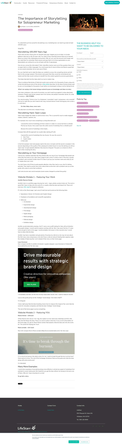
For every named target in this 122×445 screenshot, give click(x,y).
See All (79, 125)
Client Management (82, 113)
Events (25, 3)
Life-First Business (82, 103)
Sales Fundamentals (82, 120)
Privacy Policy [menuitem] (28, 431)
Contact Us (72, 3)
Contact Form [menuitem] (50, 410)
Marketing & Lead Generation (25, 30)
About (66, 3)
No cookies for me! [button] (84, 441)
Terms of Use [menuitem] (21, 431)
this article (46, 84)
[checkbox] (90, 76)
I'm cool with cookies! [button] (74, 441)
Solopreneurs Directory (56, 3)
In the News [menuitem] (21, 410)
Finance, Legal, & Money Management (86, 117)
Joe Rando (23, 26)
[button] (93, 426)
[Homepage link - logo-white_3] (27, 429)
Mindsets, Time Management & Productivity (88, 106)
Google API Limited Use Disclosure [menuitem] (39, 431)
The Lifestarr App (94, 120)
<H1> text (26, 187)
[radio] (90, 72)
